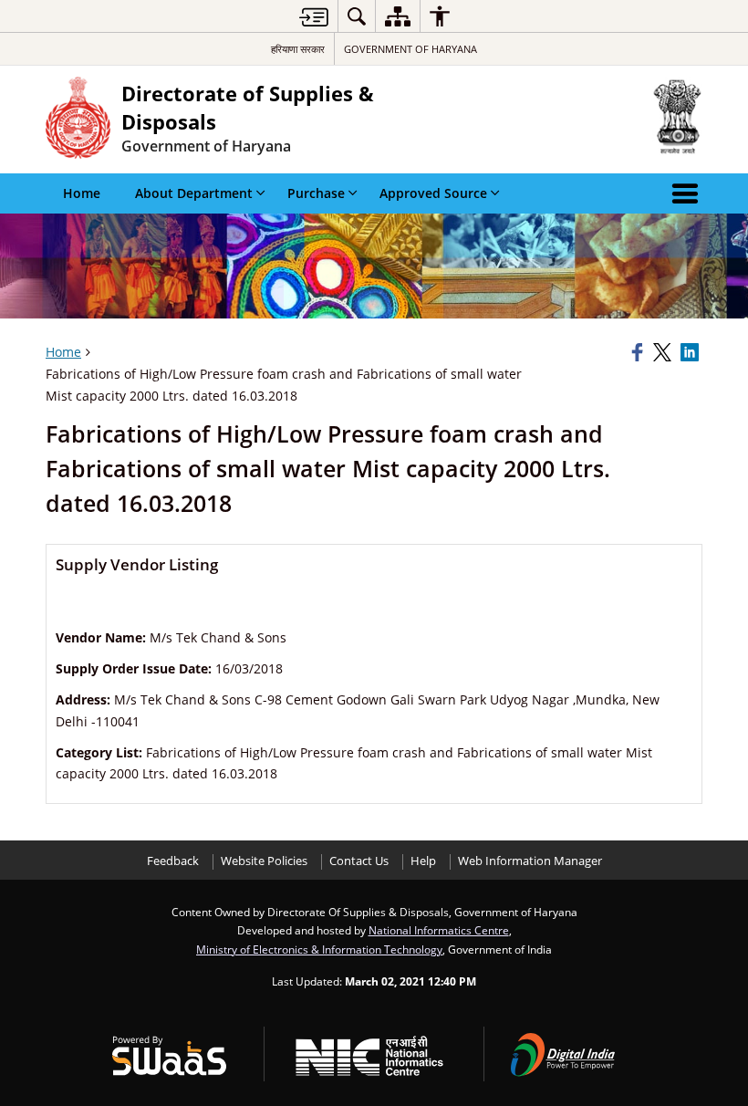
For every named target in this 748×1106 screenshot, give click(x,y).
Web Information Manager (530, 861)
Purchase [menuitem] (316, 193)
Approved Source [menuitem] (433, 193)
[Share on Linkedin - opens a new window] (691, 352)
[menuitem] (356, 16)
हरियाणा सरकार (298, 49)
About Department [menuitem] (194, 193)
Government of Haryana (410, 49)
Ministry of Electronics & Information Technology (319, 949)
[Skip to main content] (314, 17)
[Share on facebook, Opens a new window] (639, 352)
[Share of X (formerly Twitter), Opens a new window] (664, 352)
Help (423, 861)
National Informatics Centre (439, 930)
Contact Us (359, 861)
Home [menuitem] (81, 193)
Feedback (173, 861)
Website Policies (264, 861)
